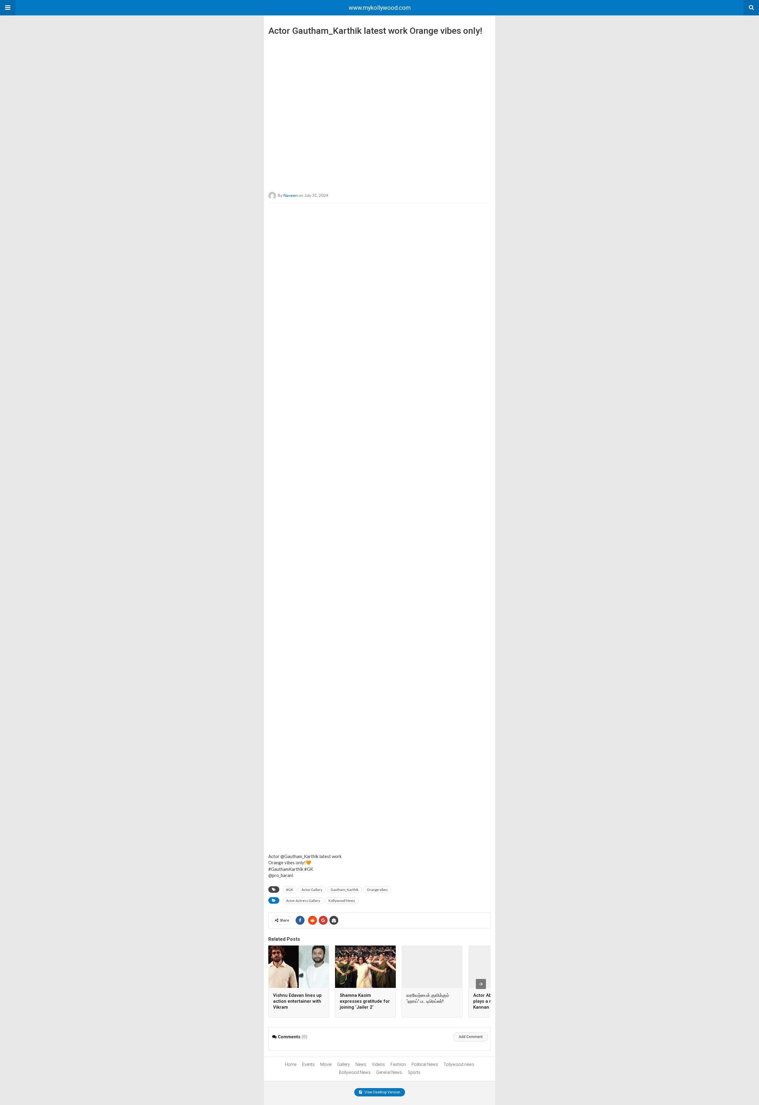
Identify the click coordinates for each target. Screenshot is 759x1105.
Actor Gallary (312, 889)
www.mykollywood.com (380, 7)
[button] (7, 7)
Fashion (398, 1064)
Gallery (343, 1064)
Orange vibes (377, 889)
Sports (414, 1072)
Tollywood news (459, 1064)
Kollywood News (342, 900)
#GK (289, 889)
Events (308, 1064)
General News (389, 1072)
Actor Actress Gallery (303, 900)
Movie (325, 1064)
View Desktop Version (381, 1092)
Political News (425, 1064)
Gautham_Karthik (344, 889)
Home (290, 1064)
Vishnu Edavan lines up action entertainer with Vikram (297, 1001)
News (360, 1064)
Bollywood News (355, 1072)
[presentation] (481, 984)
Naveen (290, 195)
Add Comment (471, 1037)
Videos (378, 1064)
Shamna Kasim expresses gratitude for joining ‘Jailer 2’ (365, 1001)
